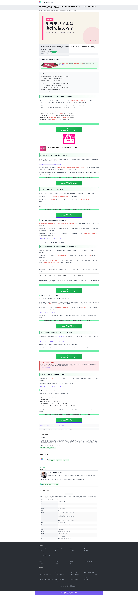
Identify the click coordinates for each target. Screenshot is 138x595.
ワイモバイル (89, 6)
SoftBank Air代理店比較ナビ (60, 579)
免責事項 (41, 563)
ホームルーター (87, 552)
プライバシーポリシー (88, 561)
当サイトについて (51, 460)
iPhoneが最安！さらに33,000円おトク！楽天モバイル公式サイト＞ (69, 593)
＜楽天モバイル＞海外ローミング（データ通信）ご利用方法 (51, 341)
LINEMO (56, 550)
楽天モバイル (50, 6)
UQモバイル (80, 6)
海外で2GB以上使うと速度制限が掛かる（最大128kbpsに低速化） (56, 82)
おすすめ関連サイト (57, 7)
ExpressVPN (41, 7)
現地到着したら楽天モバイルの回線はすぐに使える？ (52, 89)
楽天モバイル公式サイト (60, 336)
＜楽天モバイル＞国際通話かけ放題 (46, 266)
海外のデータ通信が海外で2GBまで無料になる (51, 80)
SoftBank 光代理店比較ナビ (89, 572)
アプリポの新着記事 (58, 548)
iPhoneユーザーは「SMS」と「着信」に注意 (52, 85)
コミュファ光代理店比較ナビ (60, 574)
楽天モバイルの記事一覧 (46, 10)
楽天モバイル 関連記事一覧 (45, 367)
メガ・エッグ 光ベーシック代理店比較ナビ (91, 576)
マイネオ (58, 6)
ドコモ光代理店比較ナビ (74, 572)
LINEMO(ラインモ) (74, 6)
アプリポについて (42, 548)
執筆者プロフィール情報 (45, 447)
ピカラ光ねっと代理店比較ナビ (75, 574)
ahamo (55, 6)
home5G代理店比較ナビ (74, 579)
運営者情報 (41, 561)
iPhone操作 (57, 552)
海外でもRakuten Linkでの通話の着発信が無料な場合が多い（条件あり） (56, 83)
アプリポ (40, 10)
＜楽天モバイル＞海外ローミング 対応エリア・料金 (50, 164)
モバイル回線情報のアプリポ (44, 569)
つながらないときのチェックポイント (50, 91)
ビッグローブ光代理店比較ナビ (45, 574)
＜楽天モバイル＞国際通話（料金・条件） (48, 312)
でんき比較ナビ (57, 581)
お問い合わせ (53, 447)
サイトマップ (47, 7)
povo (69, 6)
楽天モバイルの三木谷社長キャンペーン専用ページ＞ (68, 129)
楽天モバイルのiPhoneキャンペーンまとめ (48, 368)
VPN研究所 (86, 569)
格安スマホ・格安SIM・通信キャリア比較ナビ (61, 571)
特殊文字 (71, 552)
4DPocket (86, 579)
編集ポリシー (66, 460)
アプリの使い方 (42, 552)
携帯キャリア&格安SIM (43, 6)
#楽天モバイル (54, 51)
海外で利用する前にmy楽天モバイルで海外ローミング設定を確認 (54, 87)
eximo (66, 6)
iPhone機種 (72, 550)
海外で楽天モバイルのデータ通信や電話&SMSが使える (52, 78)
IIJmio (62, 6)
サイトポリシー (58, 460)
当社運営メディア (42, 567)
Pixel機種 (86, 550)
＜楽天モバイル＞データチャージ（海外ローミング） (50, 238)
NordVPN (94, 6)
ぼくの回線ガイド (73, 569)
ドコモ (84, 6)
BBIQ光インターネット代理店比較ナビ (46, 580)
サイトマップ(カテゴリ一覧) (45, 555)
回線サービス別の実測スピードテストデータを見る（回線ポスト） (54, 425)
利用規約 (56, 563)
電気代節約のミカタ (73, 581)
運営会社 (51, 7)
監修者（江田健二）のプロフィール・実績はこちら (50, 484)
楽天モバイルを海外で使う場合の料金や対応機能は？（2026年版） (55, 76)
